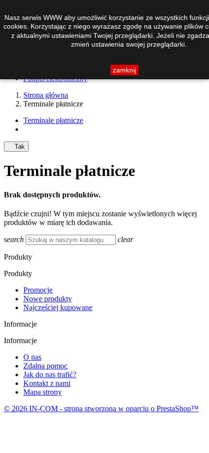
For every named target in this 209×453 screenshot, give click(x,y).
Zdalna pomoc (45, 366)
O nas (32, 357)
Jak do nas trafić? (49, 374)
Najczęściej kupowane (57, 307)
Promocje (37, 290)
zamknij (124, 70)
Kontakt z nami (46, 383)
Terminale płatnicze (53, 120)
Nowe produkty (47, 299)
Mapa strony (42, 392)
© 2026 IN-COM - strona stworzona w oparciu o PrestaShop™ (101, 408)
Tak (16, 146)
